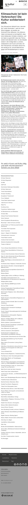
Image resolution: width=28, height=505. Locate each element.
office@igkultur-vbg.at (8, 480)
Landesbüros (5, 458)
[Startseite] (11, 4)
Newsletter (14, 458)
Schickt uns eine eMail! (10, 167)
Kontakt (4, 454)
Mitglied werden (13, 454)
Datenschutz (5, 461)
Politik (11, 52)
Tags (12, 461)
